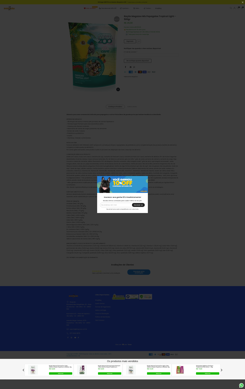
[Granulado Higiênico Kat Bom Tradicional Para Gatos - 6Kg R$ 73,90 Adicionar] (180, 374)
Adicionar (60, 373)
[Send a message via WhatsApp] (241, 385)
